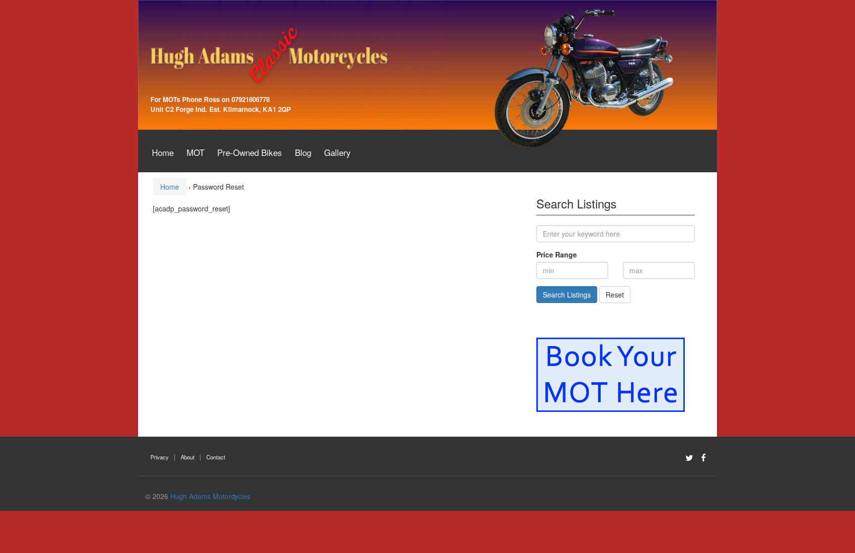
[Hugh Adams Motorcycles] (269, 54)
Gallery (337, 152)
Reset (615, 295)
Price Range (556, 254)
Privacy (159, 457)
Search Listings (567, 295)
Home (163, 152)
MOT (195, 152)
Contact (215, 457)
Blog (303, 152)
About (187, 457)
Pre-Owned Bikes (249, 152)
